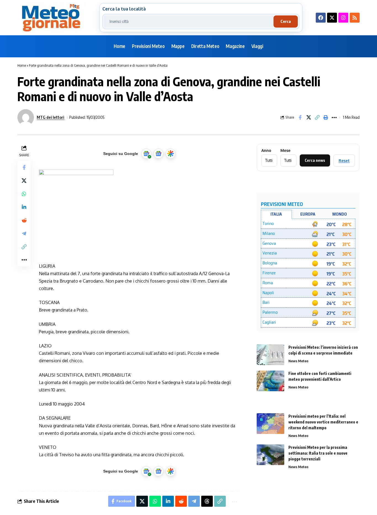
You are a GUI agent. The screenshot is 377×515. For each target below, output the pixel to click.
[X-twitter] (332, 18)
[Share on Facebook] (300, 117)
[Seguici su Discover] (171, 154)
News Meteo (298, 361)
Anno (266, 150)
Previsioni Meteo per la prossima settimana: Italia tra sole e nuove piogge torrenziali (317, 453)
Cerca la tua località (124, 9)
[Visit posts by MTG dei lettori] (25, 117)
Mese (285, 150)
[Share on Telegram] (24, 233)
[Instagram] (343, 18)
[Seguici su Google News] (158, 154)
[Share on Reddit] (24, 220)
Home (21, 65)
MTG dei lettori (50, 117)
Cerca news (315, 160)
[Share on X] (308, 117)
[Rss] (355, 18)
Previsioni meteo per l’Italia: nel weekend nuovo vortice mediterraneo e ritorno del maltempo (323, 422)
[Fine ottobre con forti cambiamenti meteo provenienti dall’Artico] (270, 381)
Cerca (285, 21)
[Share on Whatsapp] (24, 193)
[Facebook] (321, 18)
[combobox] (189, 21)
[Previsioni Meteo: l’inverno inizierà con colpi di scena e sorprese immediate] (270, 354)
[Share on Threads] (207, 501)
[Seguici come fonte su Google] (146, 154)
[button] (317, 117)
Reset (344, 160)
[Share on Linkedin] (24, 207)
